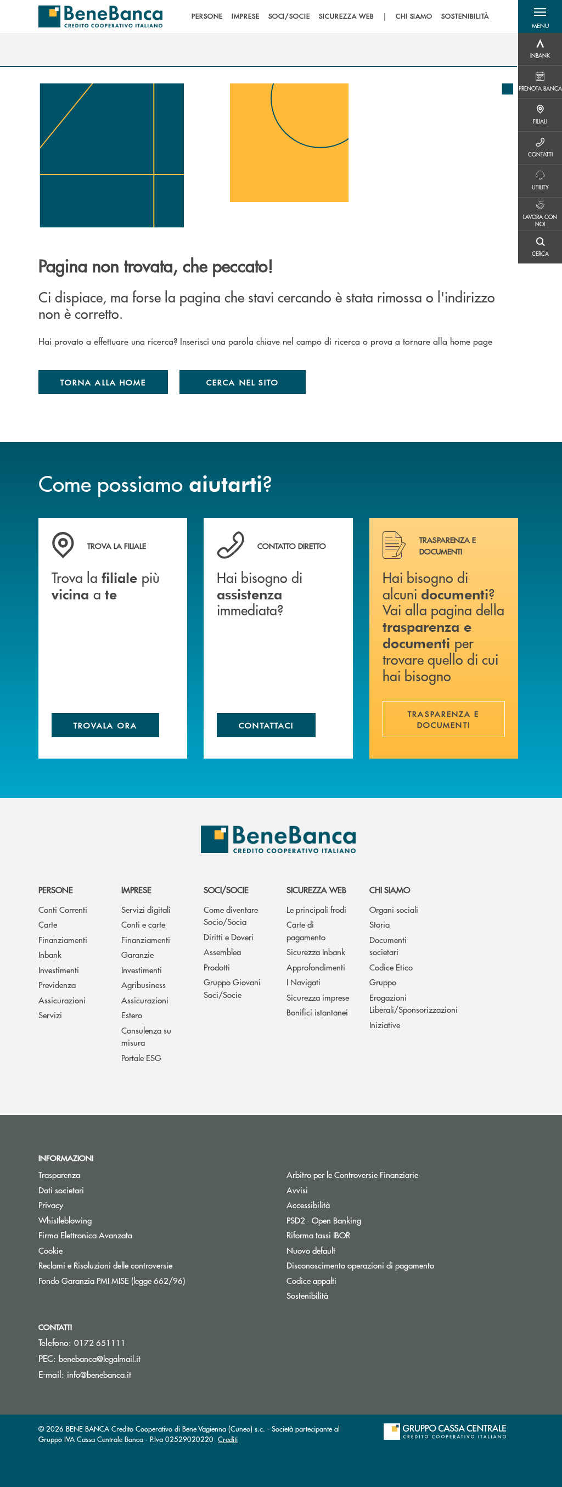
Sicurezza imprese (317, 997)
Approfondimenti (315, 967)
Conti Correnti (62, 909)
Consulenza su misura (146, 1036)
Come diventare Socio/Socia (231, 916)
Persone (55, 889)
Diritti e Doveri (229, 936)
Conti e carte (143, 924)
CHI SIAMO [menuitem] (414, 16)
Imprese (136, 889)
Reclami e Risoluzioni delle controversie (105, 1265)
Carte (47, 924)
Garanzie (137, 954)
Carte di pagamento (305, 930)
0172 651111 (100, 1342)
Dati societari (61, 1190)
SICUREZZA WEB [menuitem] (346, 16)
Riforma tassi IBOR (359, 1235)
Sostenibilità (307, 1295)
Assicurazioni (62, 1000)
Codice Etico (391, 967)
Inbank (49, 954)
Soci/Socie (226, 889)
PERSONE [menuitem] (207, 16)
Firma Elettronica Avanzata (85, 1235)
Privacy (50, 1204)
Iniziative (384, 1024)
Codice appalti (311, 1280)
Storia (379, 924)
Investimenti (58, 969)
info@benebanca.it (99, 1374)
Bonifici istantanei (317, 1012)
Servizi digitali (146, 909)
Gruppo (382, 981)
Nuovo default (352, 1250)
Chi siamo (389, 889)
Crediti (228, 1439)
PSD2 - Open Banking (365, 1220)
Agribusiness (143, 984)
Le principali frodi (316, 909)
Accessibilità (308, 1204)
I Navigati (303, 981)
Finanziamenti (62, 939)
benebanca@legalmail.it (99, 1358)
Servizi (50, 1014)
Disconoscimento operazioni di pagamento (360, 1265)
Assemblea (222, 951)
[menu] (340, 16)
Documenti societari (388, 946)
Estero (131, 1014)
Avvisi (297, 1190)
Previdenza (57, 984)
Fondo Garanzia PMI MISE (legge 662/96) (153, 1280)
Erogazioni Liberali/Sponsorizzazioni (402, 1003)
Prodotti (217, 967)
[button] (540, 16)
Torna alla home (103, 382)
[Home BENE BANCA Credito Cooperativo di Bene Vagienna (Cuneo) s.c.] (100, 16)
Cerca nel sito (242, 382)
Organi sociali (393, 909)
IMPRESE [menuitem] (246, 16)
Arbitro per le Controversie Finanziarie (393, 1174)
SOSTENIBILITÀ (464, 16)
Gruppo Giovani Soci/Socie (232, 988)
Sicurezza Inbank (315, 951)
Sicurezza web (316, 889)
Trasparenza (59, 1174)
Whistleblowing (65, 1220)
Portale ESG (141, 1057)
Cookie (50, 1250)
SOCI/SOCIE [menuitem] (289, 16)
